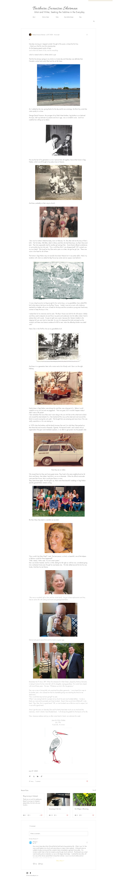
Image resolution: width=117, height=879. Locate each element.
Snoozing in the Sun (55, 809)
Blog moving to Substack (30, 796)
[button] (94, 21)
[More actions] (87, 35)
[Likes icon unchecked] (34, 864)
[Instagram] (27, 873)
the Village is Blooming (81, 809)
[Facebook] (30, 873)
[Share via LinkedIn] (37, 776)
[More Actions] (87, 842)
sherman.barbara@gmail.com (32, 875)
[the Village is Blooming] (84, 799)
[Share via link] (41, 776)
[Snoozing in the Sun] (58, 799)
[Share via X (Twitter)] (33, 776)
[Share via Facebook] (30, 776)
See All (94, 790)
